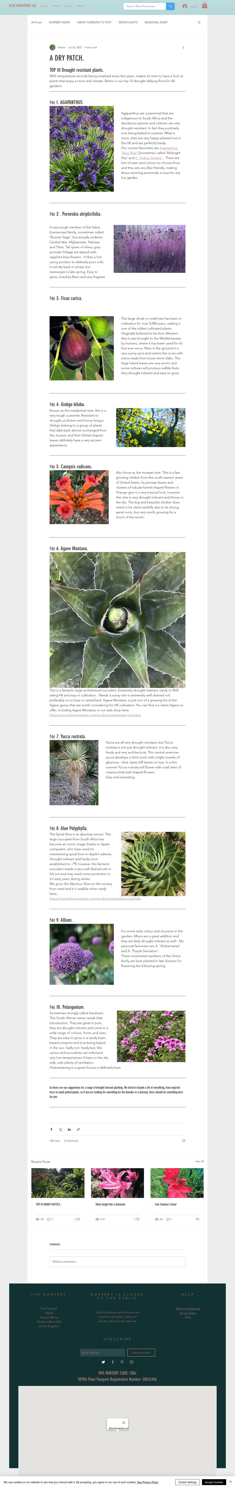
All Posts (36, 22)
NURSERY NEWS (59, 22)
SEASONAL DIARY (156, 22)
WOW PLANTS (128, 22)
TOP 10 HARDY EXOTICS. (48, 1204)
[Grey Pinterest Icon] (122, 1362)
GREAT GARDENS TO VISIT (94, 22)
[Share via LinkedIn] (69, 1129)
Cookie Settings (187, 1482)
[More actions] (183, 47)
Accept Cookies (214, 1482)
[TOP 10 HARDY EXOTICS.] (57, 1183)
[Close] (230, 1482)
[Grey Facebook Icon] (113, 1362)
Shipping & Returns (188, 1308)
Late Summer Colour (166, 1204)
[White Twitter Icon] (103, 1362)
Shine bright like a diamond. (110, 1204)
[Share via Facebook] (51, 1129)
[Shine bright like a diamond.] (117, 1183)
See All (200, 1161)
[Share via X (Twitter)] (60, 1129)
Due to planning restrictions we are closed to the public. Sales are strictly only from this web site (117, 1316)
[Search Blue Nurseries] (170, 6)
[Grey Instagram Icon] (131, 1362)
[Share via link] (78, 1129)
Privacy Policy (188, 1313)
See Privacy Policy (147, 1482)
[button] (204, 4)
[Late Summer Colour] (177, 1183)
